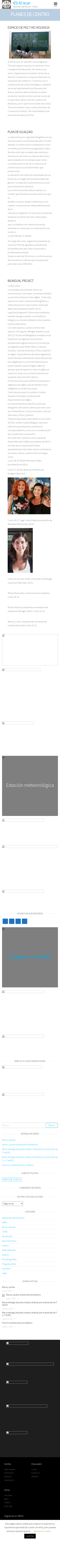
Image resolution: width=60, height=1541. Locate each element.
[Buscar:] (30, 1125)
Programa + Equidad (30, 956)
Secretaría (6, 1268)
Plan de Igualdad (9, 1259)
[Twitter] (5, 921)
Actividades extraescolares (13, 1218)
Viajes (4, 1273)
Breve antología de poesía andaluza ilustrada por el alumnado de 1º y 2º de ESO (29, 1313)
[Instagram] (24, 921)
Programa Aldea (9, 1264)
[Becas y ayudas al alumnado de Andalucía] (3, 1295)
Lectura (5, 1245)
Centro (7, 1464)
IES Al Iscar (21, 2)
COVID (16, 1179)
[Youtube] (18, 921)
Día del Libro (7, 1236)
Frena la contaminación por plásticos (18, 1165)
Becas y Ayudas (8, 1227)
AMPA (6, 1179)
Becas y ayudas (8, 1140)
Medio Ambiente (8, 1250)
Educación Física (9, 1241)
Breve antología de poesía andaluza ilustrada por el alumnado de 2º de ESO (29, 1303)
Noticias (5, 1254)
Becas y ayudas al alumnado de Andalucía (20, 1144)
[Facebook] (12, 921)
